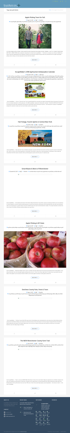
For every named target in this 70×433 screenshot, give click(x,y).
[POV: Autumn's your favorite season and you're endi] (48, 423)
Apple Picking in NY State (35, 223)
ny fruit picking (14, 227)
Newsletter (41, 20)
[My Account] (60, 1)
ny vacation (35, 77)
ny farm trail (21, 345)
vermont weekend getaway (13, 79)
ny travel (47, 77)
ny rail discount (36, 80)
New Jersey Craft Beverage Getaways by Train (29, 414)
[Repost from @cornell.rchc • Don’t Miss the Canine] (37, 412)
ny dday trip (44, 77)
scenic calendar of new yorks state (24, 79)
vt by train (35, 79)
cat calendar (39, 77)
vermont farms (40, 79)
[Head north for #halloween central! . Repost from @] (37, 423)
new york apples (13, 21)
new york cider (23, 126)
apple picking (19, 21)
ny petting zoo (43, 21)
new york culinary (24, 77)
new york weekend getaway (49, 76)
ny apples (29, 21)
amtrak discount (13, 77)
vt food (9, 76)
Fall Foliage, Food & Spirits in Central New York (35, 122)
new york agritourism (37, 227)
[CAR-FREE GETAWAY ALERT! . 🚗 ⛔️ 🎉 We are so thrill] (44, 416)
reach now (12, 76)
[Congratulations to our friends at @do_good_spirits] (41, 423)
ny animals (18, 77)
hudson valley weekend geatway (46, 346)
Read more (34, 59)
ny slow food (38, 76)
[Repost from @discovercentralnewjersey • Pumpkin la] (48, 420)
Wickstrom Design (23, 431)
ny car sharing (33, 76)
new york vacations (33, 126)
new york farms (24, 21)
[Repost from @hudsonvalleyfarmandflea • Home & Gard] (37, 420)
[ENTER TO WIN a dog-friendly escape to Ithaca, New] (41, 412)
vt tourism (45, 79)
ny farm (8, 77)
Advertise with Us (63, 431)
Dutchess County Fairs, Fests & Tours (35, 290)
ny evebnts (56, 77)
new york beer (11, 126)
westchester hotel (60, 345)
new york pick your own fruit (22, 227)
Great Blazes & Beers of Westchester (35, 169)
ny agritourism (58, 21)
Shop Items (41, 74)
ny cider (35, 228)
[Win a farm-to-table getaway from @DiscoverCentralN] (41, 416)
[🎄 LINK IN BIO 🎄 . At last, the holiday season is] (44, 420)
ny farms (61, 76)
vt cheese (42, 76)
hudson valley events (56, 293)
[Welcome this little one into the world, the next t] (44, 423)
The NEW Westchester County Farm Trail (35, 341)
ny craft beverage (18, 293)
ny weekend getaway (40, 293)
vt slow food (22, 76)
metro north (28, 80)
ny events (53, 21)
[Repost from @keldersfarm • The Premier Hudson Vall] (48, 416)
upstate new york (42, 80)
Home (50, 9)
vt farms (32, 80)
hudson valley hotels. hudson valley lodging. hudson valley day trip (29, 346)
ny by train (49, 79)
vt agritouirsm (59, 79)
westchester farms (33, 171)
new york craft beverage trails (48, 126)
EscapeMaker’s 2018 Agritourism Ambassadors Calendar (35, 72)
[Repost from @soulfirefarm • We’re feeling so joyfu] (41, 420)
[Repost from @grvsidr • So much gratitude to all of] (48, 412)
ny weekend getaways (32, 127)
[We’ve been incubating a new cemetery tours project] (37, 416)
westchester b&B (54, 345)
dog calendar (52, 77)
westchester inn (47, 345)
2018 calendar (57, 76)
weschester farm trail (57, 171)
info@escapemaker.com (10, 416)
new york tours (37, 21)
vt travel (31, 79)
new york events (49, 21)
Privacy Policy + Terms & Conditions (53, 431)
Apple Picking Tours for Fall (35, 17)
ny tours (33, 21)
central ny (43, 127)
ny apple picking (57, 227)
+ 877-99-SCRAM (9, 414)
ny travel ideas (29, 77)
